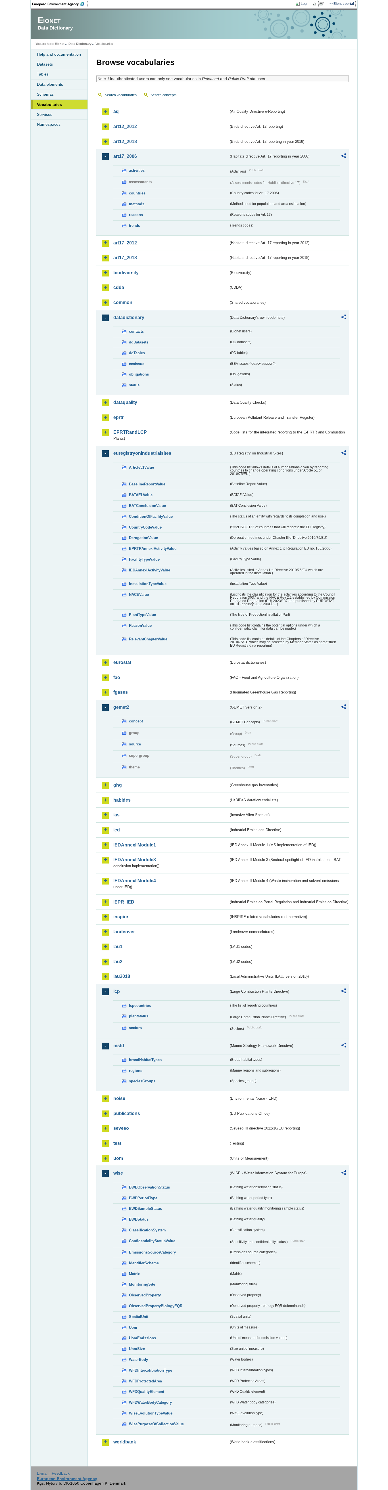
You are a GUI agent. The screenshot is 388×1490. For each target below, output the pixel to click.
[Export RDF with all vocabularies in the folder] (343, 156)
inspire (120, 916)
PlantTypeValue (142, 615)
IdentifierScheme (144, 1263)
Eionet (59, 43)
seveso (121, 1128)
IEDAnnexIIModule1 (134, 845)
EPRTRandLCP (130, 432)
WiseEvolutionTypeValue (150, 1413)
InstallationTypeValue (147, 584)
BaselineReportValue (147, 484)
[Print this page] (315, 4)
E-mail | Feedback (53, 1473)
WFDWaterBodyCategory (150, 1402)
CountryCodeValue (145, 527)
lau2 (117, 961)
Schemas (45, 94)
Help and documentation (59, 54)
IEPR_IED (123, 902)
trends (134, 225)
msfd (118, 1045)
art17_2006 (125, 156)
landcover (124, 931)
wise (118, 1173)
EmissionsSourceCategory (152, 1252)
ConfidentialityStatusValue (152, 1241)
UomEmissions (142, 1338)
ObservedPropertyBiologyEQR (155, 1306)
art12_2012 (125, 126)
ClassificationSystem (147, 1230)
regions (135, 1070)
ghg (117, 785)
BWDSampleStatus (145, 1208)
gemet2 (121, 707)
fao (116, 677)
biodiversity (126, 272)
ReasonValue (140, 625)
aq (116, 111)
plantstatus (138, 1016)
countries (137, 193)
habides (122, 800)
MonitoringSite (142, 1284)
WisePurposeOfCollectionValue (156, 1424)
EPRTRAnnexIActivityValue (152, 548)
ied (116, 829)
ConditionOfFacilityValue (151, 516)
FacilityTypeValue (144, 559)
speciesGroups (142, 1081)
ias (116, 814)
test (117, 1143)
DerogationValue (143, 538)
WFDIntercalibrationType (150, 1370)
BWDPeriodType (143, 1198)
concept (136, 721)
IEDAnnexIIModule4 (134, 880)
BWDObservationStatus (149, 1187)
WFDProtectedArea (145, 1381)
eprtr (118, 417)
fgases (120, 692)
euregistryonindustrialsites (142, 453)
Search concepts (163, 95)
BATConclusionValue (147, 506)
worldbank (124, 1441)
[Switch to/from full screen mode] (323, 4)
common (122, 302)
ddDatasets (138, 342)
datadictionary (128, 317)
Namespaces (49, 124)
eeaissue (136, 364)
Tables (43, 74)
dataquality (125, 402)
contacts (136, 331)
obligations (139, 374)
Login (305, 3)
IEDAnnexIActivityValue (149, 570)
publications (126, 1113)
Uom (133, 1327)
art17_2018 (125, 257)
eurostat (122, 662)
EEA (60, 4)
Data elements (50, 84)
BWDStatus (139, 1219)
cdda (118, 287)
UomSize (137, 1349)
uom (118, 1158)
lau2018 (121, 976)
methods (136, 204)
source (135, 744)
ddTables (137, 353)
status (134, 385)
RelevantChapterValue (148, 639)
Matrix (134, 1274)
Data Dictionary (79, 43)
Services (44, 114)
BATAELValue (141, 495)
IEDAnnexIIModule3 (134, 859)
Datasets (45, 64)
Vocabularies (49, 104)
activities (137, 170)
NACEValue (139, 594)
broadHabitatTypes (145, 1060)
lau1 (117, 946)
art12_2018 (125, 141)
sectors (135, 1028)
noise (119, 1098)
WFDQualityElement (146, 1392)
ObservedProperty (145, 1295)
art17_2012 (125, 242)
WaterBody (138, 1359)
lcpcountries (140, 1005)
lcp (116, 991)
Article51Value (141, 467)
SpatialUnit (138, 1317)
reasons (136, 215)
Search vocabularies (121, 95)
